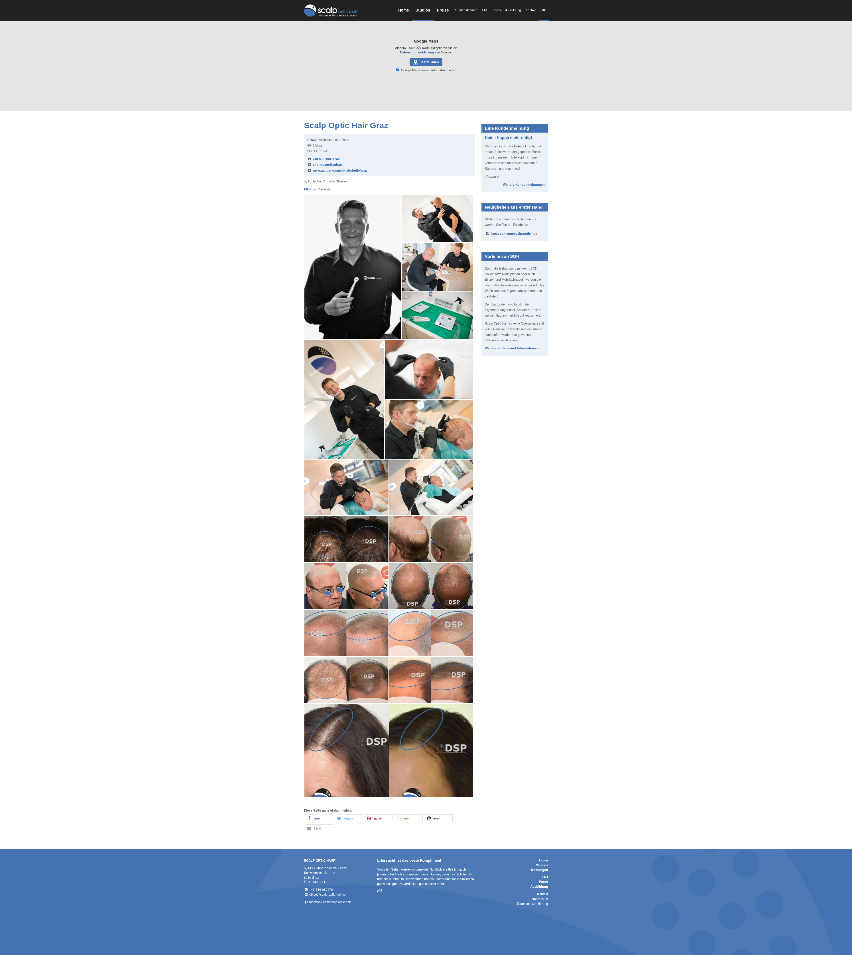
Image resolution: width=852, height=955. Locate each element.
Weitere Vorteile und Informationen (512, 348)
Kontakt (530, 10)
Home (403, 10)
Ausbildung (513, 10)
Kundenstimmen (465, 10)
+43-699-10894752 (326, 159)
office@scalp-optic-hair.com (328, 894)
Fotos (497, 10)
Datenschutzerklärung (417, 52)
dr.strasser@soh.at (327, 164)
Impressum (540, 898)
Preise (443, 10)
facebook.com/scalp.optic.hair (514, 233)
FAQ (485, 10)
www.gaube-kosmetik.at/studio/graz (340, 170)
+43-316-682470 (321, 889)
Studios (423, 10)
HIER (308, 189)
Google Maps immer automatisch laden (428, 70)
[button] (319, 818)
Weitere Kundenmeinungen (524, 184)
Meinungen (539, 869)
